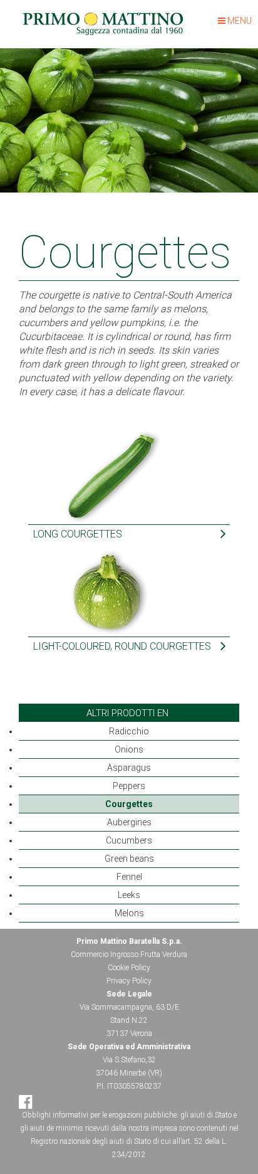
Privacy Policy (129, 980)
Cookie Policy (129, 967)
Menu (238, 21)
